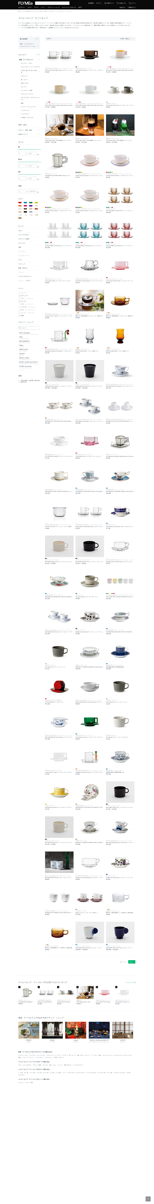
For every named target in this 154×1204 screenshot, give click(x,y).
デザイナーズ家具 (37, 1065)
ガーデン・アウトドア (28, 313)
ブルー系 (26, 1072)
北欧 (50, 1065)
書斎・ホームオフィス (28, 310)
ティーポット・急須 (96, 1055)
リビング (24, 293)
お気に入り (122, 3)
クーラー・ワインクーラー (28, 1057)
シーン (43, 7)
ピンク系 (52, 1072)
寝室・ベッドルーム (27, 298)
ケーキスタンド (48, 1057)
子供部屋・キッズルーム (28, 307)
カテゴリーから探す (38, 11)
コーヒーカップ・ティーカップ (53, 1055)
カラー (30, 7)
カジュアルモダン (27, 1065)
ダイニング (24, 295)
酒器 (19, 1057)
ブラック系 (109, 1072)
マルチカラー (21, 1074)
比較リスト (110, 3)
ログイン (99, 3)
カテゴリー (21, 7)
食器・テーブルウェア (50, 11)
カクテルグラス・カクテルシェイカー (123, 1055)
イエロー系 (39, 1072)
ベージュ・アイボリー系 (68, 1072)
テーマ (36, 7)
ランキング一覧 (131, 982)
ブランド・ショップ (53, 7)
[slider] (18, 149)
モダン (19, 1065)
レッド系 (20, 1072)
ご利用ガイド (131, 7)
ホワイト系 (121, 1072)
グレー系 (115, 1072)
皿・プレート (72, 1055)
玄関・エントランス (27, 304)
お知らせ (122, 7)
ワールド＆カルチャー (78, 1065)
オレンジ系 (45, 1072)
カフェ (54, 1065)
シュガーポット (39, 1057)
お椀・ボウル (80, 1055)
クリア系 (128, 1072)
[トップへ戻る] (148, 1198)
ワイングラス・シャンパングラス (37, 1055)
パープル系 (58, 1072)
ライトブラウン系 (101, 1072)
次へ (131, 962)
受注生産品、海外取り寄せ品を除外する (30, 381)
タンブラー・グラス (23, 1055)
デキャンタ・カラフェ (107, 1055)
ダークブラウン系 (79, 1072)
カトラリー (87, 1055)
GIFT (80, 7)
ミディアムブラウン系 (90, 1072)
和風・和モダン (68, 1065)
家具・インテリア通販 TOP (24, 11)
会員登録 (91, 3)
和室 (22, 315)
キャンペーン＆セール (69, 7)
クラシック (60, 1065)
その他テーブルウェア (59, 1057)
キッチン (24, 301)
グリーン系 (32, 1072)
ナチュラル (45, 1065)
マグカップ (65, 1055)
